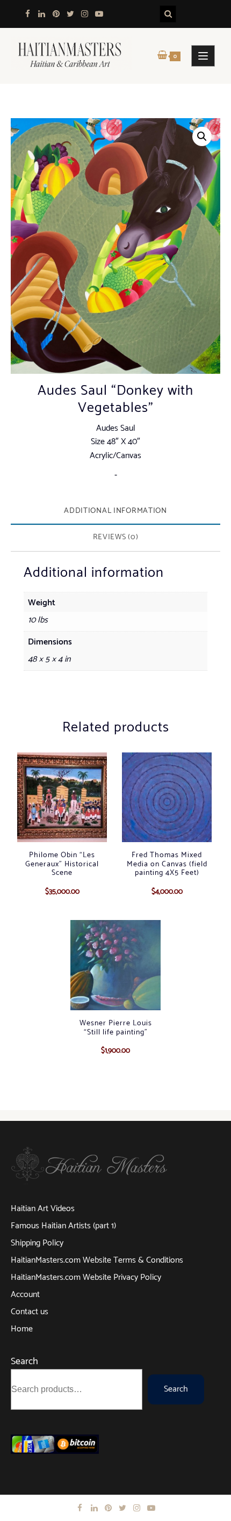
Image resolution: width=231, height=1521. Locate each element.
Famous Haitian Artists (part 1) (63, 1226)
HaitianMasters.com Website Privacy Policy (86, 1277)
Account (25, 1294)
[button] (202, 136)
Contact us (29, 1312)
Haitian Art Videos (43, 1208)
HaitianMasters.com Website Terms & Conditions (97, 1260)
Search (24, 1361)
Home (22, 1329)
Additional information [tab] (115, 510)
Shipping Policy (37, 1243)
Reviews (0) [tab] (116, 537)
